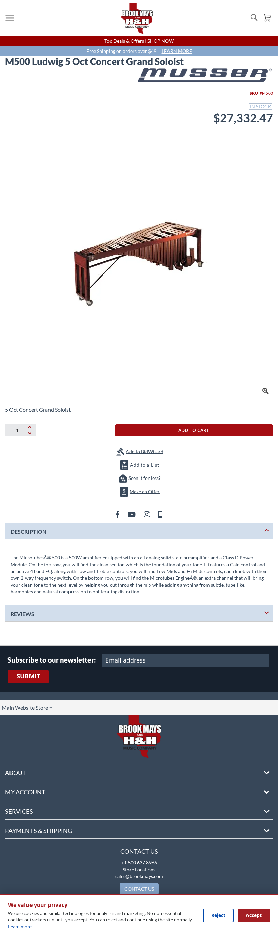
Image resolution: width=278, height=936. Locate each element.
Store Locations (139, 869)
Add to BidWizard (144, 451)
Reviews (22, 614)
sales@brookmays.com (139, 876)
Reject (218, 915)
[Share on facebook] (118, 514)
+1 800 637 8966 (139, 863)
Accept (254, 915)
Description (28, 531)
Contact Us (139, 851)
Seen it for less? (144, 478)
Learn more (20, 926)
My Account (25, 792)
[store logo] (137, 18)
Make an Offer (145, 491)
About (15, 772)
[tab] (139, 531)
